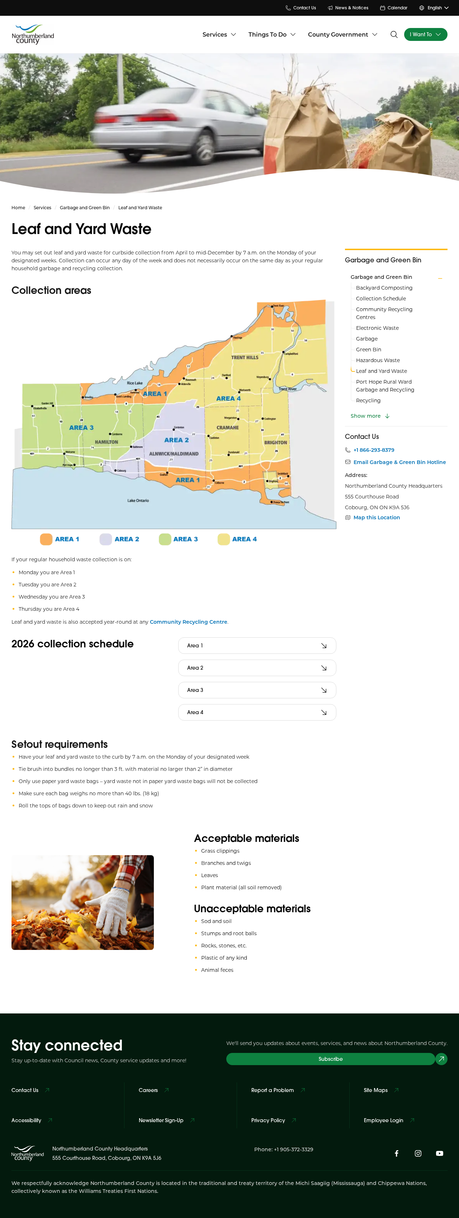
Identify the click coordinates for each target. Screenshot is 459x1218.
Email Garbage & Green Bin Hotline (400, 462)
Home (18, 207)
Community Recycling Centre (188, 621)
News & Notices (351, 7)
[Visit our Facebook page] (396, 1153)
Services (215, 34)
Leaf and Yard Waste (381, 370)
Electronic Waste (377, 327)
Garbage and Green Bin (85, 207)
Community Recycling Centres (384, 313)
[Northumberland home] (33, 34)
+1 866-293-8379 (374, 450)
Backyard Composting (384, 287)
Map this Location (377, 517)
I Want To (421, 34)
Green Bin (368, 349)
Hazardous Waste (378, 360)
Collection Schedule (381, 298)
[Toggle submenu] (440, 278)
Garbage (367, 338)
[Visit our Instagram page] (418, 1153)
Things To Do (268, 34)
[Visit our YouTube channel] (440, 1153)
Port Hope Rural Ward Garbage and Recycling (385, 385)
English (435, 7)
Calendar (397, 7)
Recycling (368, 400)
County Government (338, 34)
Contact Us (304, 7)
